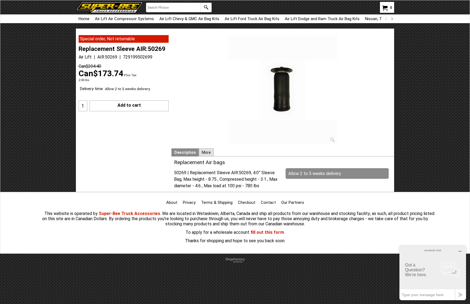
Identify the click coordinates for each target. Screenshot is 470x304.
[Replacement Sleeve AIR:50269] (282, 90)
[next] (391, 18)
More (206, 152)
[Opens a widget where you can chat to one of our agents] (432, 273)
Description (185, 152)
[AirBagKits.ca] (109, 7)
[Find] (206, 7)
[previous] (386, 18)
